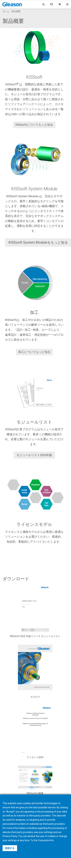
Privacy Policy (10, 836)
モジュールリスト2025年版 (34, 455)
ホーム (6, 11)
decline (31, 836)
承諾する (10, 848)
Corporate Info (46, 840)
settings (12, 840)
